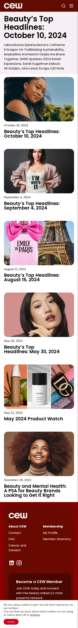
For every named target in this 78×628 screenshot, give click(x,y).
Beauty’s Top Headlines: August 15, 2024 (32, 277)
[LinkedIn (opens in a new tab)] (12, 563)
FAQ (12, 539)
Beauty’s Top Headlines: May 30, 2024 (32, 349)
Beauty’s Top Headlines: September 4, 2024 (32, 205)
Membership (53, 526)
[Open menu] (71, 5)
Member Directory (57, 539)
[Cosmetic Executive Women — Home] (13, 6)
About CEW (18, 526)
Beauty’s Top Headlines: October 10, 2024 (32, 133)
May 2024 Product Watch (33, 419)
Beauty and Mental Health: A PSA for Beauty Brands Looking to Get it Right (35, 490)
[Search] (63, 6)
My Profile (50, 533)
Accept (11, 621)
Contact (15, 533)
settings (35, 615)
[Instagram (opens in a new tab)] (19, 563)
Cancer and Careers (17, 548)
